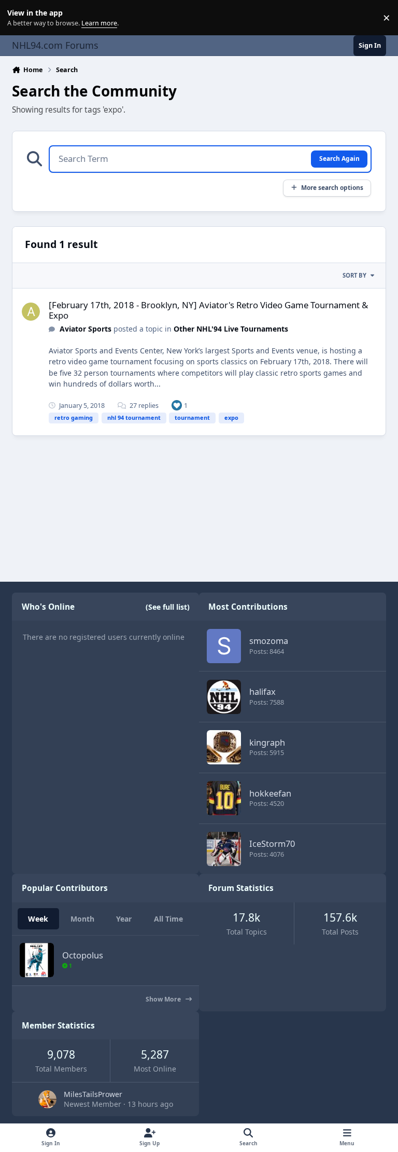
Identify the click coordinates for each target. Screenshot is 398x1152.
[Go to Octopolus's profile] (37, 960)
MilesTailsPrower (93, 1094)
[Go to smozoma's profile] (224, 646)
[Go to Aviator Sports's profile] (31, 312)
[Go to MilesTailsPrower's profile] (47, 1099)
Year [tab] (124, 919)
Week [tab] (38, 919)
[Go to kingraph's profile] (224, 747)
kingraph (267, 742)
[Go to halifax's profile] (224, 697)
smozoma (268, 641)
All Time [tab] (168, 919)
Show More (164, 999)
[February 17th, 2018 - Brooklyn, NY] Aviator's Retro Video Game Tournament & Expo (208, 310)
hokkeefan (270, 793)
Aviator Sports (85, 329)
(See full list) (168, 607)
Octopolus (82, 955)
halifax (262, 691)
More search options (332, 187)
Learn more (20, 18)
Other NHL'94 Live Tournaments (231, 329)
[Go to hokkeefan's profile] (224, 798)
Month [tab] (82, 919)
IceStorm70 (272, 843)
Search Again (339, 158)
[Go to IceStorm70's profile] (224, 849)
